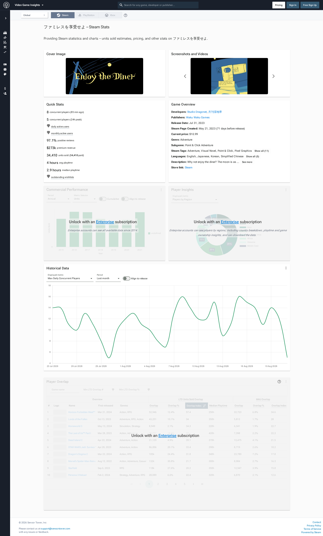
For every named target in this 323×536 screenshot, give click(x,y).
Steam (189, 167)
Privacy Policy (314, 525)
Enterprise (105, 221)
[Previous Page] (185, 76)
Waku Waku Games (198, 117)
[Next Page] (273, 76)
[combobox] (160, 5)
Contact (317, 522)
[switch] (126, 278)
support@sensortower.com (55, 528)
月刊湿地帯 (215, 111)
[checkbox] (63, 15)
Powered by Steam (311, 532)
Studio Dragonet (197, 111)
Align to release (139, 278)
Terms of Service (312, 529)
